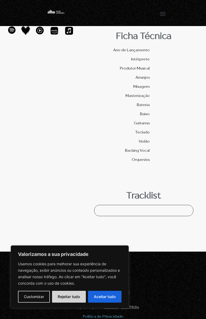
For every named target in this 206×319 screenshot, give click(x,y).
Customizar (34, 296)
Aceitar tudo (105, 296)
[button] (163, 13)
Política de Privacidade (103, 316)
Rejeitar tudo (69, 296)
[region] (70, 276)
